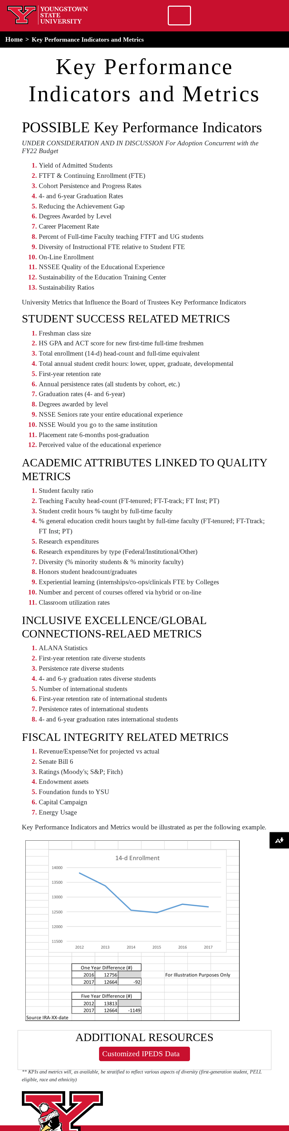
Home (14, 39)
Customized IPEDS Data (141, 1053)
